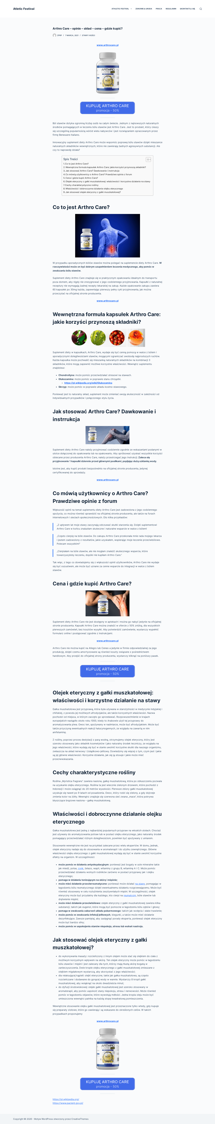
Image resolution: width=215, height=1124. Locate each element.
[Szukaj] (201, 9)
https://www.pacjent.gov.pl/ (68, 1103)
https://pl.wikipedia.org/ (66, 1099)
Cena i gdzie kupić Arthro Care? (82, 178)
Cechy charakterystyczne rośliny (81, 185)
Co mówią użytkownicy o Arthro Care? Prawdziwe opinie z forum (99, 174)
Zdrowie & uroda (143, 9)
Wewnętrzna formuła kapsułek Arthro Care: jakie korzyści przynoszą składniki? (106, 167)
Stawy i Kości (88, 35)
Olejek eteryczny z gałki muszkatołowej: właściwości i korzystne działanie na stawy (108, 181)
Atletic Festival (23, 9)
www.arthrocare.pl (107, 45)
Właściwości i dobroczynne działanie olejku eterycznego (94, 188)
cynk (80, 868)
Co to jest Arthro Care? (77, 163)
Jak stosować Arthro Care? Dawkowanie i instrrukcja (92, 170)
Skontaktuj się (187, 9)
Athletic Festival (120, 9)
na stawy (140, 883)
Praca (159, 9)
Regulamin (171, 9)
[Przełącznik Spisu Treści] (147, 159)
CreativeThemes (79, 1119)
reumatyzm (130, 895)
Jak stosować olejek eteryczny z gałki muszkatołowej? (93, 192)
